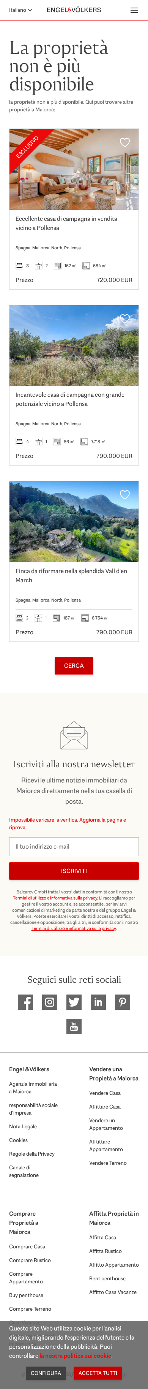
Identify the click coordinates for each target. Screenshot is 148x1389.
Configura (46, 1373)
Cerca (74, 666)
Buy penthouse (26, 1295)
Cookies (18, 1140)
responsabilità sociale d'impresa (33, 1109)
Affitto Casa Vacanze (113, 1292)
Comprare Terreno (30, 1308)
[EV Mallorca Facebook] (25, 1002)
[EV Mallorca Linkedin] (98, 1002)
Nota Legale (23, 1126)
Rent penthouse (107, 1278)
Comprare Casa (27, 1246)
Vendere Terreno (108, 1162)
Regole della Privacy (32, 1153)
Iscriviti (74, 871)
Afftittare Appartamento (106, 1145)
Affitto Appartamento (114, 1264)
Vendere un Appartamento (106, 1124)
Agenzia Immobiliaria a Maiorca (33, 1087)
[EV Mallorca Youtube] (74, 1026)
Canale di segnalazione (24, 1171)
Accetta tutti (98, 1373)
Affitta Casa (102, 1237)
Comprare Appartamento (26, 1277)
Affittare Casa (105, 1106)
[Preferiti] (125, 142)
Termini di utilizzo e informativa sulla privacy (55, 898)
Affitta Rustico (105, 1251)
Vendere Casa (105, 1093)
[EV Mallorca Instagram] (49, 1002)
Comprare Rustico (30, 1260)
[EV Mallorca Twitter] (74, 1002)
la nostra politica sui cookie (75, 1356)
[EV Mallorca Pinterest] (122, 1002)
